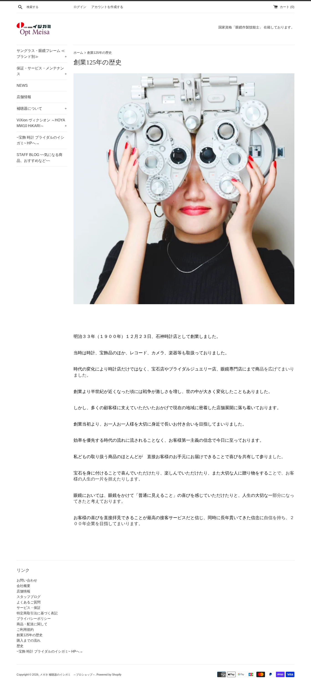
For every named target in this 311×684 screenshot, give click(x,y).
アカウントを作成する (107, 7)
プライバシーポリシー (34, 618)
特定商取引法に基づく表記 (37, 613)
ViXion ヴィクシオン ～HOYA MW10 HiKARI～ (42, 123)
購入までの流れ (29, 640)
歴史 (20, 646)
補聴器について (42, 108)
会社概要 (23, 586)
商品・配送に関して (32, 624)
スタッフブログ (29, 597)
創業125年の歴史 (30, 635)
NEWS (22, 85)
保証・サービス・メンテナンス (42, 71)
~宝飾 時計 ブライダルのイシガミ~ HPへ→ (40, 140)
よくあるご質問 (29, 602)
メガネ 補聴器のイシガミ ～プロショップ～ (67, 674)
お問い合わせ (27, 580)
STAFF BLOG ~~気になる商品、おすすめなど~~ (39, 158)
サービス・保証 (29, 608)
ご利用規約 (25, 629)
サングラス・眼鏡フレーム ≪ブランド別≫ (42, 54)
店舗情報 (24, 97)
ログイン (80, 7)
